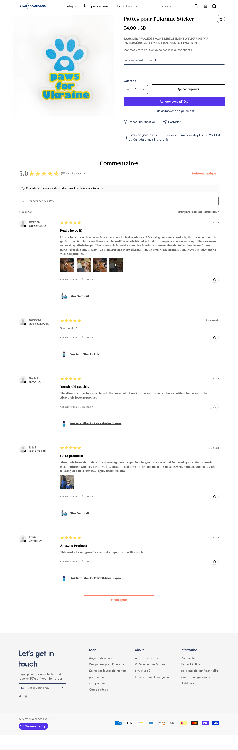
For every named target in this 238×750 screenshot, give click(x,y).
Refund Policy (190, 664)
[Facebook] (20, 696)
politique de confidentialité (200, 670)
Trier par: (183, 212)
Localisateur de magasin (152, 677)
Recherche (188, 658)
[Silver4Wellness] (32, 6)
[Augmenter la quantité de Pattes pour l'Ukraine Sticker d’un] (143, 89)
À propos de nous (96, 6)
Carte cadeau (98, 689)
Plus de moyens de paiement (174, 111)
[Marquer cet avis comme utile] (214, 280)
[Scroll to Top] (230, 729)
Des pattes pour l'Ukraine (106, 664)
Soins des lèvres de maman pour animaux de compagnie (108, 677)
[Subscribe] (62, 687)
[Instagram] (26, 696)
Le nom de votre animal (140, 60)
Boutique (70, 6)
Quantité (130, 81)
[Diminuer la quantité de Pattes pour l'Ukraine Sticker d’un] (128, 89)
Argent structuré (100, 658)
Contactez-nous (127, 6)
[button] (214, 6)
